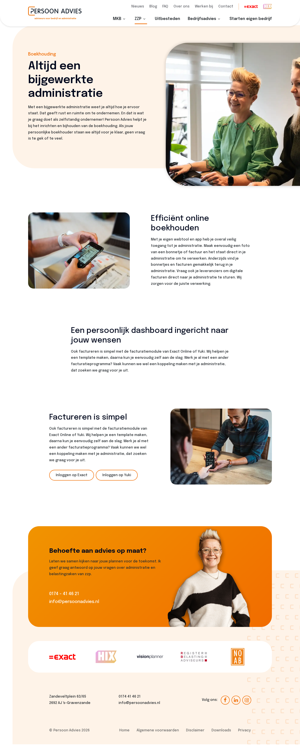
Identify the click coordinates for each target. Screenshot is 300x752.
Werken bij (204, 6)
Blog (153, 6)
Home (124, 730)
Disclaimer (195, 730)
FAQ (165, 6)
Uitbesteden (167, 19)
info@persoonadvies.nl (139, 703)
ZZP (138, 19)
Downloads (221, 730)
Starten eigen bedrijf (251, 19)
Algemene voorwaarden (158, 730)
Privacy (244, 730)
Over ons (181, 6)
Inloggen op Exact (71, 475)
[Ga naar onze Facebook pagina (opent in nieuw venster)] (225, 700)
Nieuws (137, 6)
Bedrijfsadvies (202, 19)
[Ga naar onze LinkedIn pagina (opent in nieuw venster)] (236, 700)
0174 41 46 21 (130, 696)
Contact (225, 6)
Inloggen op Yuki (116, 475)
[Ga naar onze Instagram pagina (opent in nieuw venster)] (247, 700)
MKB (117, 19)
